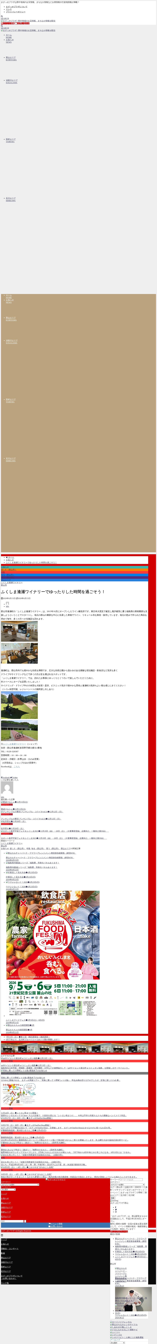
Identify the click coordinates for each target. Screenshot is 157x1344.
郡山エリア (6, 580)
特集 (3, 572)
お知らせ (5, 567)
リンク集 (5, 1283)
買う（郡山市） (8, 577)
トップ (4, 1194)
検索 (112, 1198)
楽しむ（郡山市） (9, 570)
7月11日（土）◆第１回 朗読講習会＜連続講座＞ (28, 1037)
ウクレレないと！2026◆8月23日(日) (131, 1254)
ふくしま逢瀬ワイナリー (12, 582)
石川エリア (6, 1217)
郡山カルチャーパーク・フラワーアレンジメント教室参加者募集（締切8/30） (130, 1241)
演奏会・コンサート (10, 1249)
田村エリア (6, 1212)
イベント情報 (9, 23)
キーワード (115, 1179)
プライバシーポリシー (16, 12)
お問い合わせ (23, 23)
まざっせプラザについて (16, 7)
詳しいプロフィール (119, 1232)
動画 (3, 1253)
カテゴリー (115, 1182)
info (7, 606)
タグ (112, 1187)
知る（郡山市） (8, 575)
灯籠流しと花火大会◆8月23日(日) (130, 1252)
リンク (9, 9)
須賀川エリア (7, 1207)
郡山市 (4, 585)
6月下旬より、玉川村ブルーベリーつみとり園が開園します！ (33, 1039)
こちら (17, 766)
